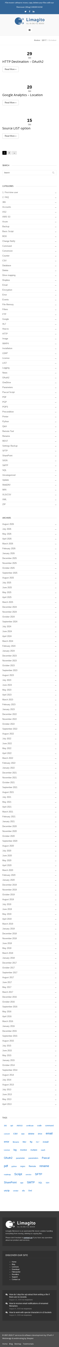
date (23, 1134)
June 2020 (7, 855)
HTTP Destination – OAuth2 (22, 61)
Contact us (16, 1279)
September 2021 (9, 787)
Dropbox (6, 280)
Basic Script (8, 231)
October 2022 (8, 724)
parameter (20, 1158)
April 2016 (6, 1016)
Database (6, 265)
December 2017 (9, 963)
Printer (5, 416)
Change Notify (8, 241)
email (49, 1133)
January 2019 (8, 929)
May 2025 (6, 592)
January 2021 (8, 821)
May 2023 (6, 690)
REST (5, 441)
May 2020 (6, 860)
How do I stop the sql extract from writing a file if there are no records (29, 1295)
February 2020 (8, 875)
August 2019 (8, 899)
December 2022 (9, 714)
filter (24, 1142)
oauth (43, 1150)
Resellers (15, 1274)
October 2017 (8, 968)
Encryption (7, 290)
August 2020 (8, 846)
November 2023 (9, 660)
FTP (4, 314)
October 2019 (8, 894)
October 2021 (8, 782)
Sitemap (17, 1344)
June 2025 (7, 587)
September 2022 (9, 729)
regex (22, 1166)
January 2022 (8, 768)
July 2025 (6, 582)
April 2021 (6, 807)
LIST (4, 363)
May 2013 (6, 1099)
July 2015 (6, 1045)
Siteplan (30, 1338)
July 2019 (6, 904)
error (6, 1141)
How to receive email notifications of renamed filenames (28, 1304)
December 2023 (9, 656)
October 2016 (8, 1002)
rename (44, 1166)
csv (15, 1133)
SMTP (5, 465)
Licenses (15, 1267)
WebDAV (6, 485)
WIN (4, 490)
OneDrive (6, 382)
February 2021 (8, 816)
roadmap (7, 1174)
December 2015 (9, 1031)
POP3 (5, 407)
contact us (28, 1238)
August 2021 (8, 792)
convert (7, 1134)
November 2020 (9, 831)
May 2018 (6, 948)
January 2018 (8, 958)
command (49, 1126)
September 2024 (9, 621)
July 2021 (6, 797)
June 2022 (7, 743)
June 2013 (7, 1094)
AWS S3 (6, 217)
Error (4, 295)
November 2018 (9, 938)
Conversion (7, 251)
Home (37, 40)
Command (7, 246)
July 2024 (6, 626)
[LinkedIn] (33, 11)
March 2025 (7, 602)
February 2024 (8, 646)
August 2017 (8, 977)
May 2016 (6, 1011)
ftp (31, 1142)
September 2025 (9, 573)
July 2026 (6, 529)
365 (4, 202)
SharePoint (7, 455)
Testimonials (28, 1344)
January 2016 (8, 1026)
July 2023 (6, 680)
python (14, 1166)
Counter (5, 256)
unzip (6, 1190)
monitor (23, 1150)
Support (15, 1277)
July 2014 (6, 1080)
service (28, 1174)
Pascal (46, 1157)
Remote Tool (8, 431)
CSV (4, 260)
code (39, 1125)
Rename (6, 436)
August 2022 (8, 734)
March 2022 (7, 758)
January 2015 (8, 1060)
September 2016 (9, 1006)
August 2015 (8, 1041)
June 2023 (7, 685)
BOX (4, 236)
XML (4, 499)
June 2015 (7, 1050)
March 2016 (7, 1021)
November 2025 (9, 563)
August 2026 (8, 524)
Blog (28, 7)
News (4, 373)
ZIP (4, 504)
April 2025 (6, 597)
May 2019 (6, 914)
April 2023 (6, 695)
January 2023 (8, 709)
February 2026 (8, 548)
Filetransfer (16, 1272)
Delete (5, 270)
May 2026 (6, 534)
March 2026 (7, 543)
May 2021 (6, 802)
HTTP (5, 334)
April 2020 (6, 865)
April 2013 (6, 1104)
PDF (4, 397)
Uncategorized (8, 475)
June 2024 (7, 631)
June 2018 (7, 943)
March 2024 (7, 641)
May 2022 (6, 748)
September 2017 (9, 972)
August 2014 (8, 1075)
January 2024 (8, 651)
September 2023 (9, 670)
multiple (34, 1150)
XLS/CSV (6, 494)
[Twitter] (25, 11)
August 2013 (8, 1084)
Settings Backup (9, 446)
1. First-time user (10, 192)
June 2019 (7, 909)
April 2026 (6, 539)
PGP (4, 402)
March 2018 (7, 953)
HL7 (4, 324)
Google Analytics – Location (22, 95)
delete (31, 1133)
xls (23, 1190)
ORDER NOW (36, 7)
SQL (4, 470)
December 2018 (9, 933)
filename (16, 1142)
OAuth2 (5, 377)
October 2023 (8, 665)
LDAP (5, 353)
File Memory (8, 304)
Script (18, 1174)
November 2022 (9, 719)
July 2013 (6, 1089)
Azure (5, 221)
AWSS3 (19, 1126)
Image (5, 338)
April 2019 (6, 919)
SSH (47, 1183)
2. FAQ (5, 197)
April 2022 (6, 753)
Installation (7, 348)
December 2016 (9, 997)
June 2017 (7, 982)
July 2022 (6, 738)
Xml (30, 1190)
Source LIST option (16, 128)
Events (5, 299)
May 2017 (6, 987)
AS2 (4, 212)
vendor (15, 1191)
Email (5, 285)
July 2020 (6, 851)
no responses (27, 1300)
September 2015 (9, 1036)
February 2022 (8, 763)
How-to (5, 329)
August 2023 (8, 675)
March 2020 (7, 870)
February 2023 (8, 704)
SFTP (5, 451)
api (11, 1126)
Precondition (8, 412)
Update (5, 480)
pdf (6, 1166)
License (5, 358)
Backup (5, 226)
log (15, 1150)
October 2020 (8, 836)
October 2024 (8, 617)
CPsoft (49, 1335)
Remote (32, 1166)
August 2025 (8, 578)
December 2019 (9, 885)
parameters (33, 1158)
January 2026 (8, 553)
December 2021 (9, 773)
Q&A (4, 426)
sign (21, 1183)
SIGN (4, 460)
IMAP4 (5, 343)
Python (5, 421)
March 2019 (7, 924)
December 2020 (9, 826)
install (45, 1142)
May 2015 (6, 1055)
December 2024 (9, 607)
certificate (30, 1126)
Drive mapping (8, 275)
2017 (44, 40)
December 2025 (9, 558)
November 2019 (9, 890)
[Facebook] (29, 11)
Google (5, 319)
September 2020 (9, 841)
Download (15, 1269)
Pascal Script (8, 392)
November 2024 (9, 612)
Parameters (7, 387)
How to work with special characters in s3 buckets (30, 1312)
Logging (5, 368)
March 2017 (7, 992)
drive (40, 1134)
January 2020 (8, 880)
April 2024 (6, 636)
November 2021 (9, 777)
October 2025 (8, 568)
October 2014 (8, 1065)
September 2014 (9, 1070)
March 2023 (7, 699)
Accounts (6, 207)
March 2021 (7, 812)
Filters (5, 309)
